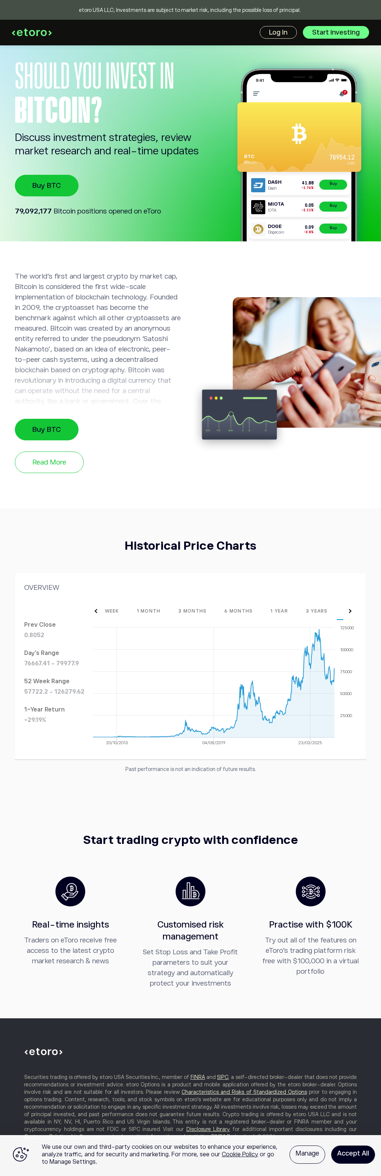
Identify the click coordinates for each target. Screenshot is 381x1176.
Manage (307, 1153)
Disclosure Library (208, 1129)
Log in (278, 32)
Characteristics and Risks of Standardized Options (244, 1092)
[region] (190, 1155)
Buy (333, 183)
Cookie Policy (240, 1154)
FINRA (197, 1077)
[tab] (110, 611)
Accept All (353, 1153)
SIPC (222, 1077)
